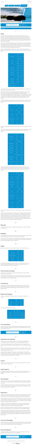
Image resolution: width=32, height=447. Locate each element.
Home (6, 5)
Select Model (11, 5)
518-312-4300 (29, 2)
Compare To (17, 5)
